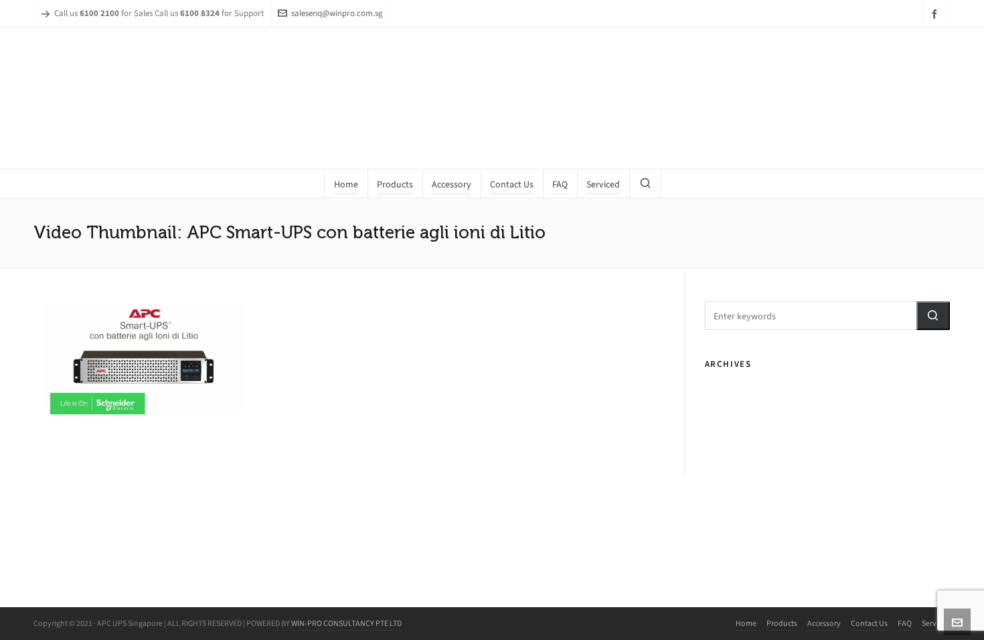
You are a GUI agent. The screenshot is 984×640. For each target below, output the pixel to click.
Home (746, 623)
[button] (933, 315)
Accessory (824, 623)
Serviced (936, 623)
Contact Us (869, 623)
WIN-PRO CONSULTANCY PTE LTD (346, 623)
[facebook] (936, 14)
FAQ (905, 623)
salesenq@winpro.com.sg (337, 13)
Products (781, 623)
